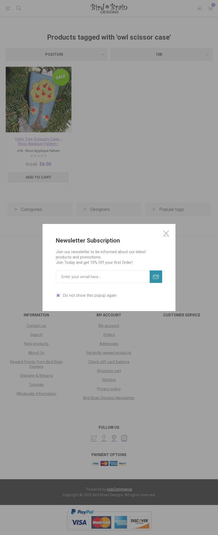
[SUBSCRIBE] (156, 276)
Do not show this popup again (89, 295)
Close (166, 233)
